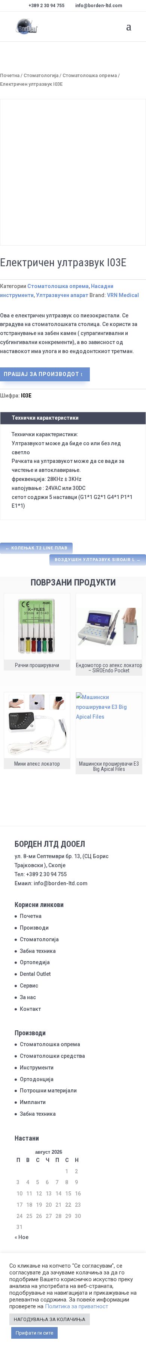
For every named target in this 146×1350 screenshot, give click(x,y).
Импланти (33, 1102)
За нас (28, 997)
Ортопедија (35, 962)
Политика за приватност (76, 1306)
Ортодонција (37, 1079)
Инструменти (37, 1068)
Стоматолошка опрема (90, 75)
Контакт (30, 1009)
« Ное (21, 1237)
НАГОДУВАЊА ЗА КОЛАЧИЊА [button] (49, 1319)
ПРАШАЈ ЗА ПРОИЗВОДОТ (41, 374)
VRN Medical (123, 295)
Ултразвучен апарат (62, 295)
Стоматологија (41, 75)
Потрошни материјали (48, 1091)
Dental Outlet (35, 974)
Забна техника (38, 951)
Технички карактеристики (45, 418)
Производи (34, 928)
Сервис (29, 986)
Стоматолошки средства (52, 1056)
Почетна (9, 75)
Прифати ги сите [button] (34, 1333)
